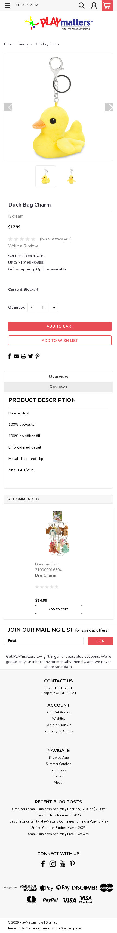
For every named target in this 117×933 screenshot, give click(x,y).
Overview (59, 376)
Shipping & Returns (58, 731)
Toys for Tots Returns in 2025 (58, 815)
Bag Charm (45, 575)
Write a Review (23, 246)
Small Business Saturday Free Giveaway (58, 834)
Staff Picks (58, 770)
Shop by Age (59, 757)
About (58, 782)
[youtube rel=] (62, 863)
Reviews (58, 387)
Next (109, 107)
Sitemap (51, 923)
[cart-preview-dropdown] (106, 5)
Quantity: (16, 307)
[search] (82, 6)
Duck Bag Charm (47, 44)
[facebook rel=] (42, 863)
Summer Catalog (59, 764)
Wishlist (58, 718)
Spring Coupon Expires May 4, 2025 (58, 828)
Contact (58, 776)
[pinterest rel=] (72, 863)
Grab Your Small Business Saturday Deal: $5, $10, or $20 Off (58, 809)
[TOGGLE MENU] (7, 6)
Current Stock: (23, 289)
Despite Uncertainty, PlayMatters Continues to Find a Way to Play (58, 821)
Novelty (23, 44)
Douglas (42, 564)
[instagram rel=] (52, 863)
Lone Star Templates (67, 929)
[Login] (94, 6)
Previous (8, 107)
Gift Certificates (58, 712)
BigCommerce (30, 929)
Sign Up (65, 725)
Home (8, 44)
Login (49, 725)
